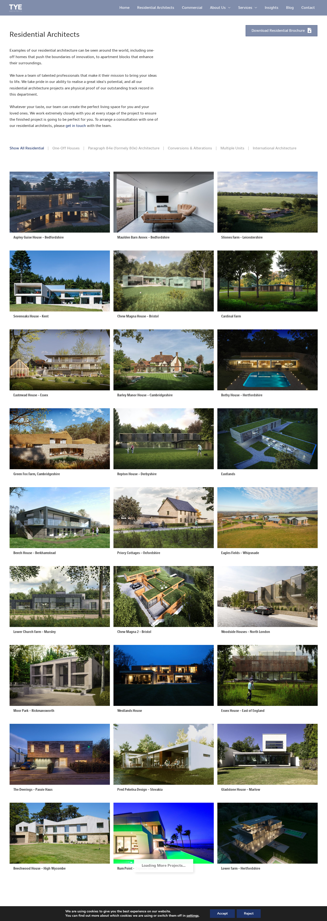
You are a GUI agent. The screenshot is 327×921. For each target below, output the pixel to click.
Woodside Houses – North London (245, 631)
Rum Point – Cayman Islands (137, 868)
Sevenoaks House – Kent (31, 316)
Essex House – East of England (243, 710)
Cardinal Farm (231, 316)
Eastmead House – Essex (30, 395)
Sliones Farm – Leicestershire (242, 237)
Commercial (192, 7)
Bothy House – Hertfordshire (241, 395)
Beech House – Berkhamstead (34, 552)
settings (192, 916)
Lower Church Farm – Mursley (34, 631)
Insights (271, 7)
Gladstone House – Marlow (240, 789)
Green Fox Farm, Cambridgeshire (36, 474)
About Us (218, 7)
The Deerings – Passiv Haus (32, 789)
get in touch (76, 125)
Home (124, 7)
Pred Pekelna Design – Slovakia (140, 789)
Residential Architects (155, 7)
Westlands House (129, 710)
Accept (222, 913)
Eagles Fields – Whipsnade (240, 552)
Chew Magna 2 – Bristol (134, 631)
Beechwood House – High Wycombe (39, 868)
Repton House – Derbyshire (137, 474)
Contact (308, 7)
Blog (290, 7)
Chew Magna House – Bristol (138, 316)
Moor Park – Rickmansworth (33, 710)
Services (245, 7)
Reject (249, 913)
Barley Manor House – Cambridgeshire (145, 395)
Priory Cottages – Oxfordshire (138, 552)
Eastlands (228, 474)
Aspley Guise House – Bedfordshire (38, 237)
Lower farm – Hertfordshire (240, 868)
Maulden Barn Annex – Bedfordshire (143, 237)
